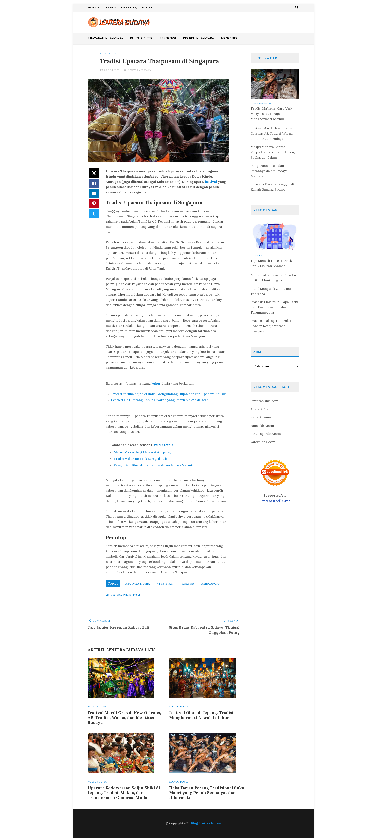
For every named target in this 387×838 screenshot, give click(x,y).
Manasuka (229, 38)
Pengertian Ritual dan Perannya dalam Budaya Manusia (154, 465)
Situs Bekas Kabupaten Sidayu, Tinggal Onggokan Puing (204, 630)
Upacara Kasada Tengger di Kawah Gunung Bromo (272, 186)
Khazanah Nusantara (105, 38)
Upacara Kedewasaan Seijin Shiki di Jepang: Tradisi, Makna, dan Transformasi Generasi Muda (124, 792)
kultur (156, 383)
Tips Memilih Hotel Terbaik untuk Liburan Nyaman (271, 263)
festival (211, 182)
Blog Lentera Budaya (206, 823)
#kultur (186, 583)
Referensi (168, 38)
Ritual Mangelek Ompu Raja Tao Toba (272, 291)
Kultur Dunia (141, 38)
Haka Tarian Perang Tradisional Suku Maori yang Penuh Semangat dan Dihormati (206, 792)
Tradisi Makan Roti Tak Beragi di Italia (141, 459)
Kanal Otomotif (263, 417)
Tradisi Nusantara (198, 38)
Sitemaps (147, 7)
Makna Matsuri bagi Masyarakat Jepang (142, 452)
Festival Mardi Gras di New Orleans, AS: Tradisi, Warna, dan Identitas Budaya (124, 717)
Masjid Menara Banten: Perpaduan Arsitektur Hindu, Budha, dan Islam (273, 152)
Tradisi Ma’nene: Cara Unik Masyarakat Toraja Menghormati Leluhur (271, 113)
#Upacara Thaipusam (123, 595)
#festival (165, 583)
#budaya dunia (137, 583)
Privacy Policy (129, 7)
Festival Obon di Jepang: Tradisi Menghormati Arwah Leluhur (201, 715)
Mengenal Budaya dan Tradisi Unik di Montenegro (273, 277)
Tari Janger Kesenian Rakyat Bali (118, 627)
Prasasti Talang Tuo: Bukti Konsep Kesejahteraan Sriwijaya (271, 326)
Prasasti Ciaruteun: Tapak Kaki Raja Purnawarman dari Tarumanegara (274, 307)
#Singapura (210, 583)
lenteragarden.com (266, 434)
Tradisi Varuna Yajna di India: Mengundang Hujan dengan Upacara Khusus (168, 394)
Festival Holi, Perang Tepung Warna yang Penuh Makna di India (159, 400)
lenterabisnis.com (264, 401)
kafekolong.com (263, 442)
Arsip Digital (260, 409)
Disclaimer (110, 7)
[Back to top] (375, 826)
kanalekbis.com (262, 426)
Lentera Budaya (139, 70)
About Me (93, 7)
